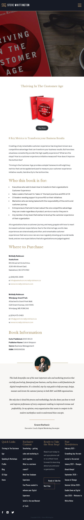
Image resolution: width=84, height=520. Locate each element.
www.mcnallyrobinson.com (22, 284)
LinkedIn (7, 512)
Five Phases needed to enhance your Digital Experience (30, 490)
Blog (3, 469)
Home (4, 480)
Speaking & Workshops (9, 459)
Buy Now (42, 128)
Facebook (2, 512)
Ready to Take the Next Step (52, 483)
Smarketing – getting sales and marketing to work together (30, 453)
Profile (4, 464)
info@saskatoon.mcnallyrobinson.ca (25, 280)
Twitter (13, 512)
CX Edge (4, 474)
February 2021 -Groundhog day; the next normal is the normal (73, 453)
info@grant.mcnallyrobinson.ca (23, 319)
